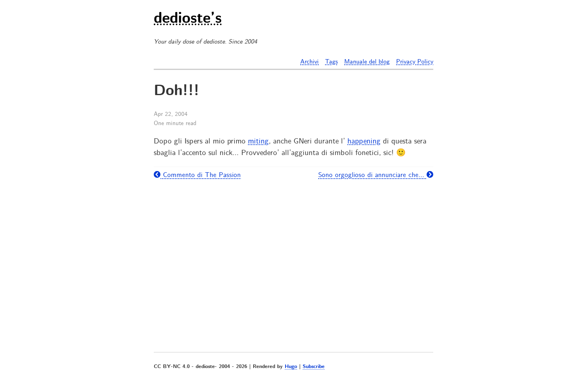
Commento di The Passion (201, 175)
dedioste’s (188, 19)
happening (364, 141)
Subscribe (314, 366)
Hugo (291, 366)
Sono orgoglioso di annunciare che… (372, 175)
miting (258, 141)
